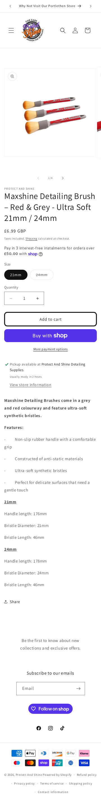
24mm (45, 276)
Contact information (53, 792)
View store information (30, 384)
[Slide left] (38, 178)
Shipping (31, 238)
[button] (11, 30)
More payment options (50, 349)
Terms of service (52, 783)
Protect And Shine (29, 775)
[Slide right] (63, 178)
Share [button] (15, 601)
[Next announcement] (90, 6)
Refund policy (87, 775)
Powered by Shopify (57, 775)
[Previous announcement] (10, 6)
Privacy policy (24, 783)
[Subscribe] (78, 688)
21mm (16, 274)
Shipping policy (80, 783)
